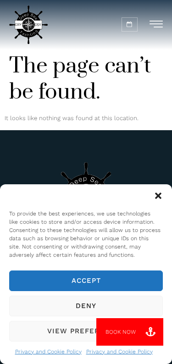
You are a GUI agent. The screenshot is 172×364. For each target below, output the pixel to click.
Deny (86, 306)
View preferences (86, 331)
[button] (158, 195)
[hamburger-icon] (156, 26)
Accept (86, 280)
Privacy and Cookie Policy (48, 351)
